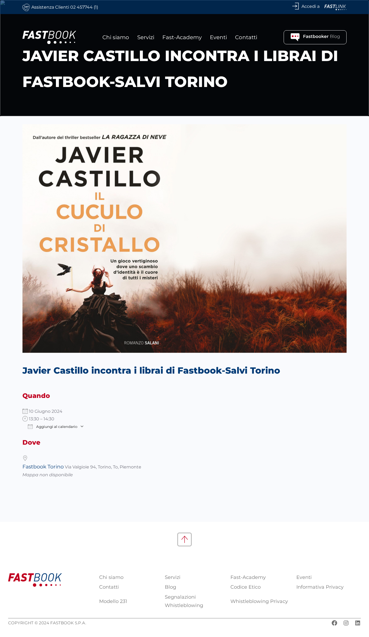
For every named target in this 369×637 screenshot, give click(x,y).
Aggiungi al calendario (56, 426)
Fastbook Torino (43, 467)
